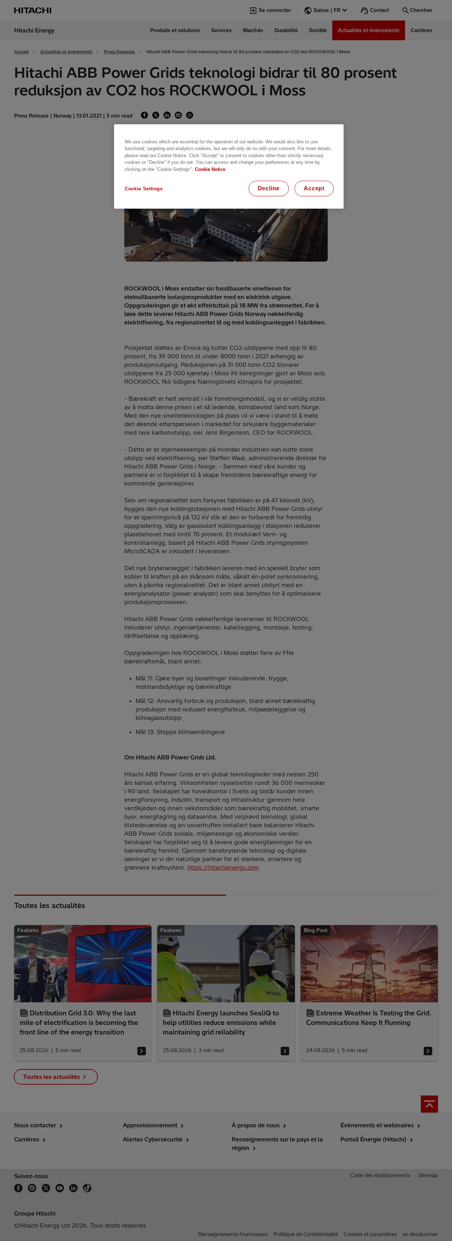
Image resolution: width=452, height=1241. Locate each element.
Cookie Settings (144, 188)
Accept (314, 188)
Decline (269, 188)
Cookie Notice (210, 169)
